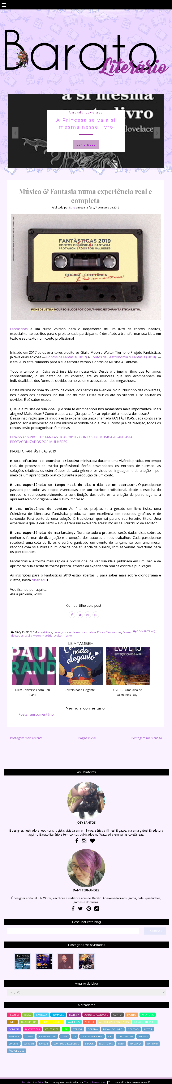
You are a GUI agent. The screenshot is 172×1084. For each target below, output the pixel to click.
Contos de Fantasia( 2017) (66, 357)
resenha (14, 1014)
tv (74, 1036)
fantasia (86, 112)
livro (12, 1021)
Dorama (93, 1029)
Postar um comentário (36, 714)
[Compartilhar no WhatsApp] (95, 614)
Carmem (29, 1043)
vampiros (73, 1021)
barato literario (144, 1021)
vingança (135, 1043)
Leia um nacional (92, 1036)
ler (66, 1029)
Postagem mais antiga (146, 738)
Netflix (89, 1021)
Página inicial (87, 738)
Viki (110, 1036)
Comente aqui (147, 631)
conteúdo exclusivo (66, 1043)
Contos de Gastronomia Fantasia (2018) (123, 357)
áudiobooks (16, 1050)
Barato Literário (32, 1082)
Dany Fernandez (95, 1082)
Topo (161, 1078)
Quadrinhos (28, 1021)
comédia (14, 1029)
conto (117, 1014)
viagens (13, 1043)
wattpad (152, 1043)
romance (58, 1014)
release (143, 1036)
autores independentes (114, 1021)
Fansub (43, 1043)
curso (57, 632)
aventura (148, 1014)
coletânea (45, 632)
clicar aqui (39, 580)
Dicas (101, 632)
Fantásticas (19, 329)
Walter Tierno (63, 635)
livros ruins (125, 1036)
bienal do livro (112, 1029)
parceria (14, 1036)
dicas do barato (52, 1021)
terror (77, 1029)
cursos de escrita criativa (79, 632)
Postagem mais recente (26, 738)
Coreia (29, 1036)
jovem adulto (47, 1036)
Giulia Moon (33, 635)
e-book (89, 1043)
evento (131, 1014)
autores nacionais (96, 1014)
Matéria (47, 635)
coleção (133, 1029)
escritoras (106, 1043)
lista (64, 1036)
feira (121, 1043)
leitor (148, 1029)
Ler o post (85, 144)
